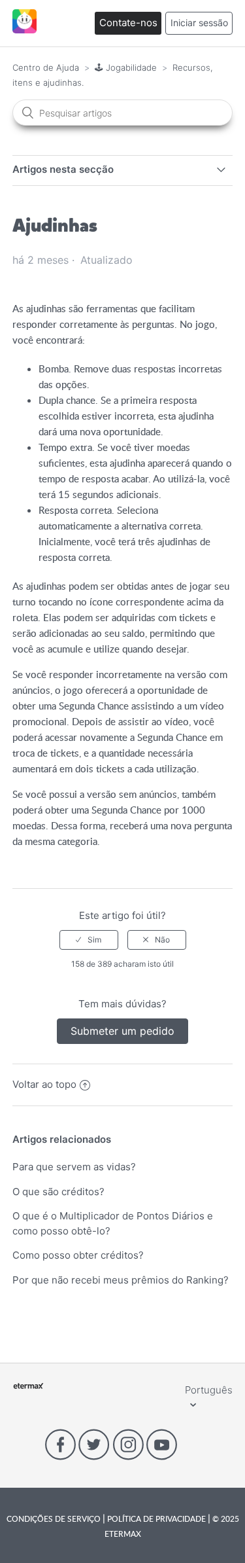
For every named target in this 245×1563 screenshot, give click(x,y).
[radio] (88, 940)
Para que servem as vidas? (74, 1166)
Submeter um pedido (122, 1030)
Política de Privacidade (156, 1518)
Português (209, 1390)
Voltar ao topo (44, 1084)
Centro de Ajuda (45, 67)
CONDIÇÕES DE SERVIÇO (55, 1518)
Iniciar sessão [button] (199, 22)
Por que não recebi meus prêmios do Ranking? (120, 1280)
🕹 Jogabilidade (126, 67)
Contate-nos (128, 22)
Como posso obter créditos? (78, 1255)
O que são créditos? (58, 1191)
